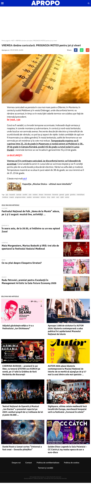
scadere (29, 197)
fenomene (48, 194)
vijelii (62, 197)
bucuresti (12, 194)
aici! (25, 178)
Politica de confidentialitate (48, 463)
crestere (35, 194)
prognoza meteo (20, 197)
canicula (18, 194)
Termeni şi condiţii (45, 468)
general (61, 194)
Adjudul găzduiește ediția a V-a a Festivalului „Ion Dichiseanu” (18, 327)
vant (57, 197)
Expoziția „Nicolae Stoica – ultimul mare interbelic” (47, 184)
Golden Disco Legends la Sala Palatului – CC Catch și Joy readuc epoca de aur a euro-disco (67, 449)
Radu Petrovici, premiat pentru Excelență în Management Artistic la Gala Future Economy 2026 (29, 282)
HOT (12, 40)
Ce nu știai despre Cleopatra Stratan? (22, 262)
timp (48, 197)
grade (67, 194)
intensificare (80, 194)
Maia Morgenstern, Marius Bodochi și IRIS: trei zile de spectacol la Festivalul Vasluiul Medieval (30, 247)
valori (53, 197)
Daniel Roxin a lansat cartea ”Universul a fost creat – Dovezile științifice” (22, 448)
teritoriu (43, 197)
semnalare (36, 197)
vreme (67, 197)
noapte (11, 197)
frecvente (55, 194)
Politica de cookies (71, 463)
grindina (72, 194)
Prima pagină (6, 40)
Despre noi (16, 463)
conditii (25, 194)
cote (30, 194)
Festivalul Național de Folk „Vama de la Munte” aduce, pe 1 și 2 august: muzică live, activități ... (31, 213)
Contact (28, 463)
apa (7, 194)
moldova (5, 197)
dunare (41, 194)
